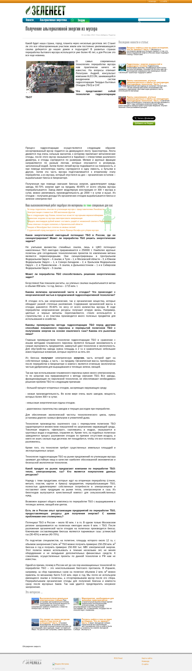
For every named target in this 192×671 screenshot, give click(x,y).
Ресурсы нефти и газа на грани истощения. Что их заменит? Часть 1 (148, 49)
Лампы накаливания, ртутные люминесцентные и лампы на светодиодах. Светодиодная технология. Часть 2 (148, 99)
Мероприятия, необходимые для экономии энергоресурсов (98, 599)
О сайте (163, 1)
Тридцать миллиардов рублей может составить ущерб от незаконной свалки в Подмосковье (69, 221)
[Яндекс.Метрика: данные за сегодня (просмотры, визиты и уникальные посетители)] (60, 664)
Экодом (81, 20)
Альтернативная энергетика (53, 20)
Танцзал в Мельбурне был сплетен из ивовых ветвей (51, 227)
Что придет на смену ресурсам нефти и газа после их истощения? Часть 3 (55, 621)
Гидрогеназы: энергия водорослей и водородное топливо (144, 65)
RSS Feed (118, 658)
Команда (152, 1)
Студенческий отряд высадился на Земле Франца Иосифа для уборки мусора (63, 230)
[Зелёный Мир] (47, 9)
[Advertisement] (70, 123)
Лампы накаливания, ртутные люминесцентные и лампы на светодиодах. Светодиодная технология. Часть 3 (148, 82)
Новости (30, 20)
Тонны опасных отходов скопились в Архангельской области (54, 224)
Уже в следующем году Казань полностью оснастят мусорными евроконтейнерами (65, 215)
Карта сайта (147, 658)
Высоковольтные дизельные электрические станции (54, 599)
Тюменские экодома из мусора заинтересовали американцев (54, 218)
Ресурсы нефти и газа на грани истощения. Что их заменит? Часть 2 (97, 621)
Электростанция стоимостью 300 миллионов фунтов (51, 212)
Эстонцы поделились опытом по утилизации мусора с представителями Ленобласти (65, 209)
